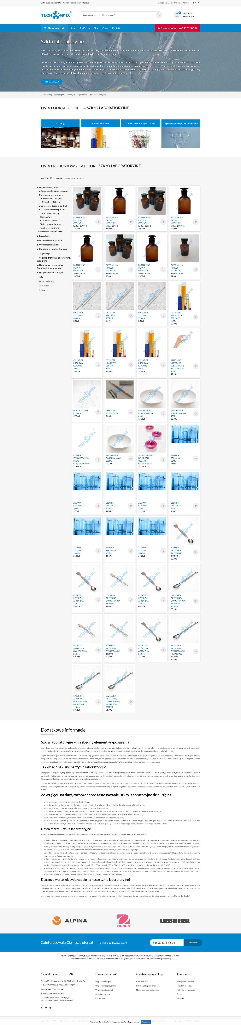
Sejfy (40, 277)
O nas (105, 28)
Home (73, 28)
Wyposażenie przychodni (106, 986)
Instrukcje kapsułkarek (146, 986)
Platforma (85, 28)
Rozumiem (146, 1022)
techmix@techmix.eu (55, 993)
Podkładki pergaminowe (51, 231)
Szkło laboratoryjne (97, 94)
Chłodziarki (100, 998)
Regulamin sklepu (184, 986)
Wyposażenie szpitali (104, 990)
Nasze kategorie (56, 28)
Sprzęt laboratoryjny (49, 213)
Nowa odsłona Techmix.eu (147, 990)
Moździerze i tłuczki (51, 202)
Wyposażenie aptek (56, 94)
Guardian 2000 (142, 981)
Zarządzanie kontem (185, 981)
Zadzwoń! (192, 942)
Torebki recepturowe (49, 228)
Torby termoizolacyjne (50, 224)
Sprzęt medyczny (46, 281)
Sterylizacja (43, 285)
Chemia (41, 290)
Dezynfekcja (44, 253)
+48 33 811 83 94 (188, 28)
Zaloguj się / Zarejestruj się (169, 3)
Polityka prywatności (186, 990)
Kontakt (186, 3)
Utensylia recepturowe (77, 94)
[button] (90, 15)
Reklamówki (46, 217)
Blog (96, 28)
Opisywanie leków (48, 220)
